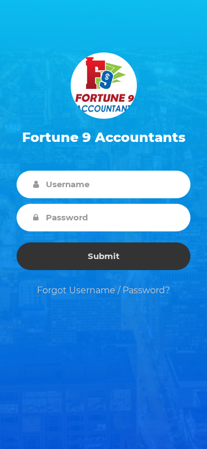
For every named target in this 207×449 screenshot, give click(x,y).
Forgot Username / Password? (103, 290)
